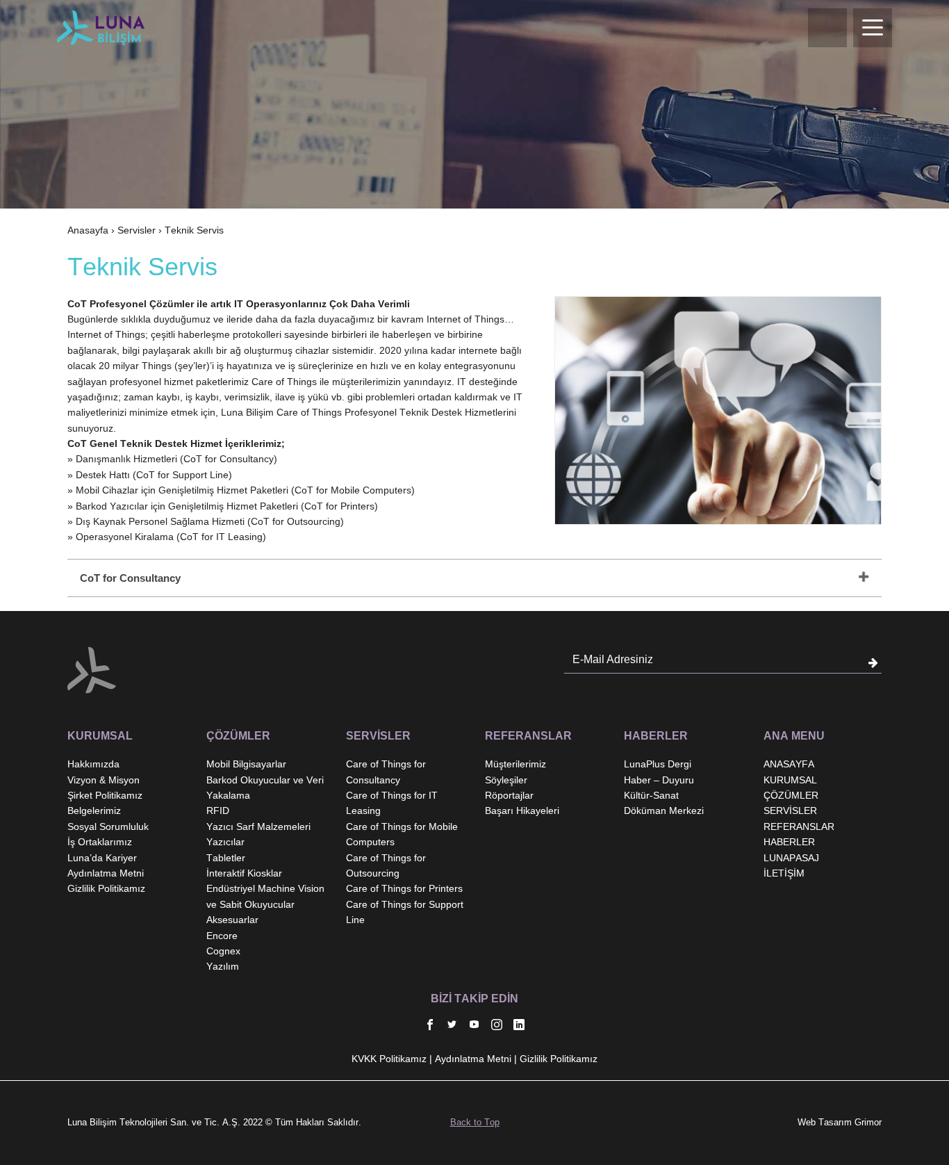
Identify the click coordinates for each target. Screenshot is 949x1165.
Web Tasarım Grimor (840, 1122)
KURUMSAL (790, 779)
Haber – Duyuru (659, 779)
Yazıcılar (225, 841)
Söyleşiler (506, 779)
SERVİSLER (790, 810)
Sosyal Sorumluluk (108, 826)
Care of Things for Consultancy (386, 771)
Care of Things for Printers (404, 888)
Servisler (136, 230)
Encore (222, 935)
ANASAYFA (789, 763)
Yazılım (222, 966)
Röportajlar (509, 795)
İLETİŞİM (784, 873)
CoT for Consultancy (130, 578)
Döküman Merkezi (664, 810)
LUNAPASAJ (791, 857)
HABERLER (789, 841)
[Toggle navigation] (872, 27)
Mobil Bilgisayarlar (246, 763)
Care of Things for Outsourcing (386, 865)
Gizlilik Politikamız (106, 888)
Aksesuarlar (232, 919)
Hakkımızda (93, 763)
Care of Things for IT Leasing (392, 803)
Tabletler (225, 857)
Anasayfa (87, 230)
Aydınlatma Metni (105, 873)
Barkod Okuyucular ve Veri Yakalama (265, 787)
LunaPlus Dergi (657, 763)
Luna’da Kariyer (102, 857)
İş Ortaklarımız (99, 841)
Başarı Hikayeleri (522, 810)
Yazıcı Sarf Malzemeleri (258, 826)
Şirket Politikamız (104, 795)
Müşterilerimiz (515, 763)
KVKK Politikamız (389, 1058)
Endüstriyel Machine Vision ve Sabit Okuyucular (265, 896)
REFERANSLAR (799, 826)
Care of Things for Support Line (404, 912)
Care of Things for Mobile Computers (402, 834)
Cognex (223, 950)
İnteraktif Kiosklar (244, 873)
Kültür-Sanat (651, 795)
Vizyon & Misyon (103, 779)
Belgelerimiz (94, 810)
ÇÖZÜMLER (791, 795)
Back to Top (475, 1122)
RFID (217, 810)
